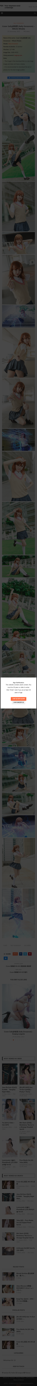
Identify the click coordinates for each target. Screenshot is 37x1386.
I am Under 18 (18, 702)
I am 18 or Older (18, 699)
